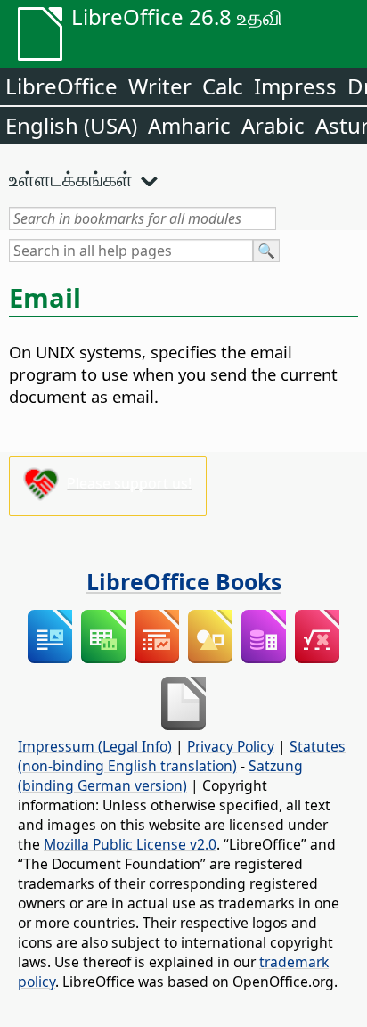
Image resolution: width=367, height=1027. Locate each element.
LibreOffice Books (183, 581)
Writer (160, 86)
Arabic (273, 125)
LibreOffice (61, 86)
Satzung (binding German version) (160, 775)
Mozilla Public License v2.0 (130, 844)
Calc (222, 86)
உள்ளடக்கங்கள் (71, 178)
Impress (295, 86)
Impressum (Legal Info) (95, 746)
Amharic (189, 125)
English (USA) (71, 125)
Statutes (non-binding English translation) (182, 756)
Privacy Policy (230, 746)
